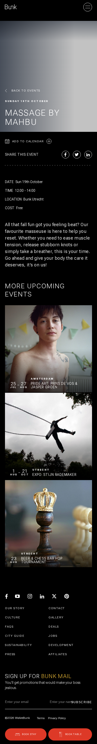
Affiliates (57, 654)
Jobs (52, 636)
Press (10, 654)
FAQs (9, 626)
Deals (53, 626)
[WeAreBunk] (11, 7)
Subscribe (81, 702)
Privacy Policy (57, 718)
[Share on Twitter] (77, 155)
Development (61, 645)
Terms (41, 718)
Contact (56, 608)
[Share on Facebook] (66, 155)
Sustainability (18, 645)
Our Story (15, 608)
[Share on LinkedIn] (88, 155)
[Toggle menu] (87, 7)
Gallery (56, 617)
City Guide (14, 636)
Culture (12, 617)
